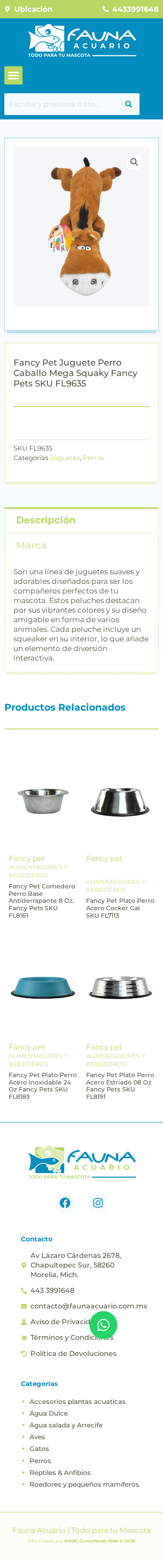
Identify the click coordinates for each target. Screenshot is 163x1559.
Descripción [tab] (46, 520)
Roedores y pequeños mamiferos (84, 1484)
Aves (37, 1437)
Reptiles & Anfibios (60, 1472)
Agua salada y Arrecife (66, 1425)
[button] (13, 75)
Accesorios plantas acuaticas (78, 1401)
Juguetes (65, 458)
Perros (93, 458)
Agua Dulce (49, 1413)
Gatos (39, 1448)
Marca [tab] (31, 545)
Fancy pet (27, 858)
